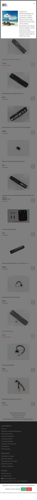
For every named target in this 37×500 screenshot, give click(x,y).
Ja (23, 489)
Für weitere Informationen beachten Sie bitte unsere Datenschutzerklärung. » (18, 494)
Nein (29, 489)
